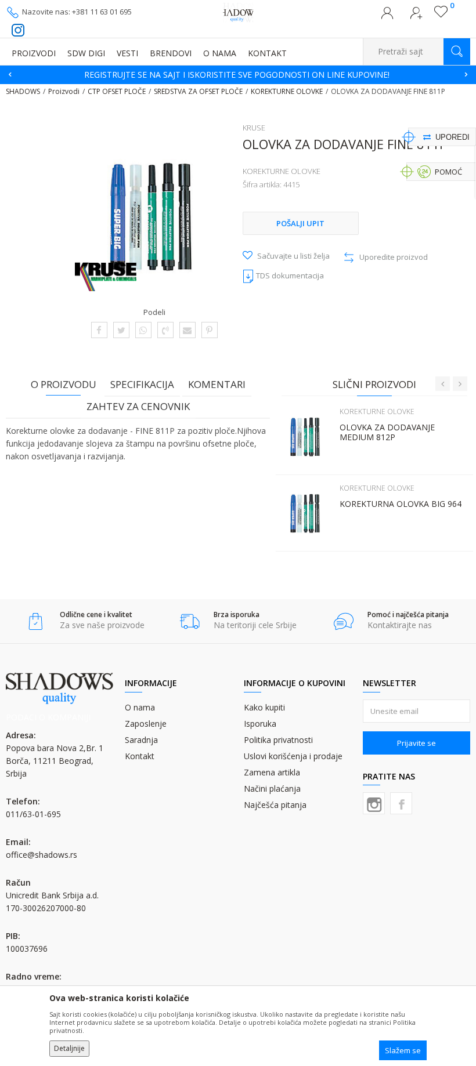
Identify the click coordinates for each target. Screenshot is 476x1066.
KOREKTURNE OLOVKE (287, 91)
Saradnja (141, 739)
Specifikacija (142, 384)
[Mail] (187, 330)
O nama (140, 707)
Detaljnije (69, 1048)
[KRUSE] (105, 276)
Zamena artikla (272, 772)
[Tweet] (121, 330)
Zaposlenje (146, 723)
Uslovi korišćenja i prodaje (293, 756)
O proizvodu (63, 384)
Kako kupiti (264, 707)
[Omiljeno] (441, 14)
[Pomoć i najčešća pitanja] (343, 621)
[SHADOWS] (238, 11)
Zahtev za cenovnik (138, 406)
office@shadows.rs (41, 854)
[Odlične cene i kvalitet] (36, 621)
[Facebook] (99, 330)
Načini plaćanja (272, 788)
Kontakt (139, 756)
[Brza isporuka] (189, 621)
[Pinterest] (209, 330)
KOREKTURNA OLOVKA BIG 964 (400, 504)
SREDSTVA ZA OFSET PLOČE (198, 91)
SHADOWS (23, 91)
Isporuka (260, 723)
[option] (238, 75)
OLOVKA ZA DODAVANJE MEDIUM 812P (387, 432)
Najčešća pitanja (275, 804)
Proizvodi (64, 91)
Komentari (217, 384)
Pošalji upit (300, 223)
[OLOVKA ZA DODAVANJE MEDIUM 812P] (305, 437)
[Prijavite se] (387, 16)
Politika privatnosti (278, 739)
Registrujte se (416, 16)
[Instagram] (374, 803)
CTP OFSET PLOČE (117, 91)
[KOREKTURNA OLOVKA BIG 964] (305, 513)
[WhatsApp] (143, 330)
